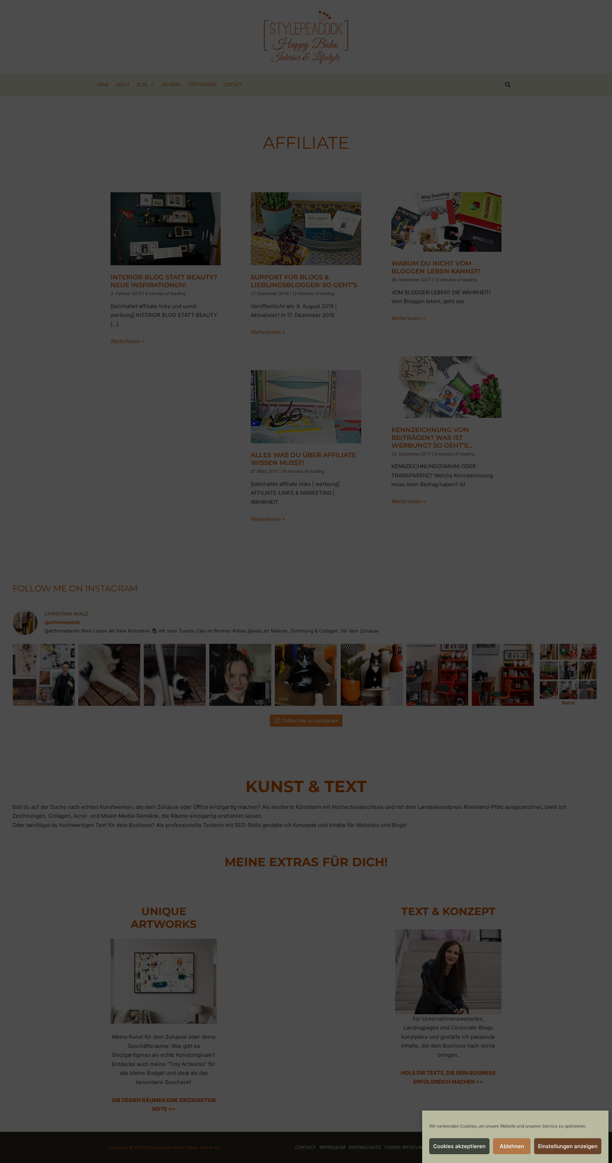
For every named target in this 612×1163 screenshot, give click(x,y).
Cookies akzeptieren (459, 1146)
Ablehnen (512, 1146)
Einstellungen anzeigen (567, 1146)
